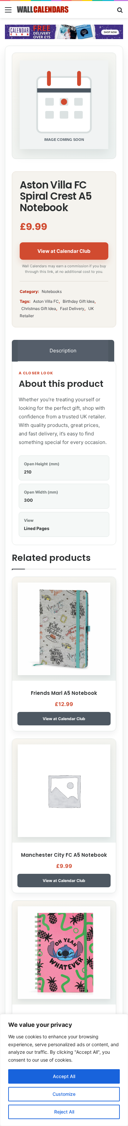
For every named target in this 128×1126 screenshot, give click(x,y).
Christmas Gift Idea (38, 308)
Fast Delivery (72, 308)
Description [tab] (63, 350)
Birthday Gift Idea (79, 301)
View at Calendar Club (64, 251)
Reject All (64, 1112)
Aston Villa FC (46, 301)
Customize (64, 1094)
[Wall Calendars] (42, 9)
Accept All (64, 1076)
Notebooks (52, 291)
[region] (64, 1070)
